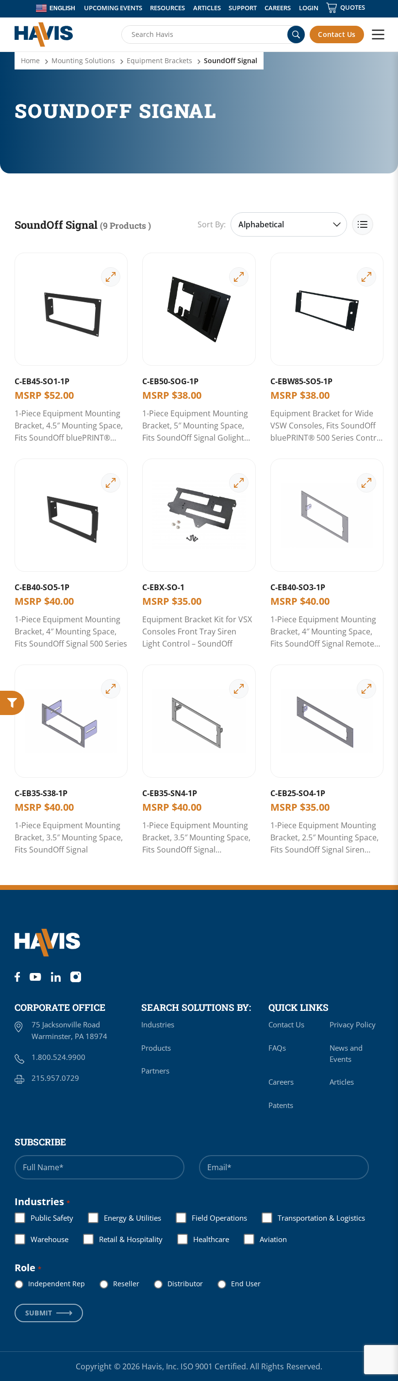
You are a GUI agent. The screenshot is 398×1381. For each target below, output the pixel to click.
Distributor (177, 1283)
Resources (167, 7)
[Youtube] (35, 977)
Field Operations (212, 1218)
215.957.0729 (55, 1078)
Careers (278, 7)
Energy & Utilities (125, 1218)
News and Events (346, 1053)
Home (30, 60)
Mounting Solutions (83, 60)
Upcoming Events (113, 7)
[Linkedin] (56, 977)
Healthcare (203, 1239)
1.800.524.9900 (58, 1057)
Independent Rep (48, 1283)
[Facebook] (17, 977)
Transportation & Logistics (313, 1218)
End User (238, 1283)
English (62, 8)
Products (156, 1048)
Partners (155, 1070)
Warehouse (42, 1239)
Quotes (352, 7)
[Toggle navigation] (378, 34)
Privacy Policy (353, 1024)
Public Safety (44, 1218)
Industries (157, 1024)
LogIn (308, 7)
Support (243, 7)
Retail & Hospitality (123, 1239)
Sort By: (212, 224)
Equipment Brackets (159, 60)
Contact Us (336, 34)
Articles (207, 7)
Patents (280, 1105)
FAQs (277, 1048)
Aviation (265, 1239)
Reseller (118, 1283)
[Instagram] (75, 977)
